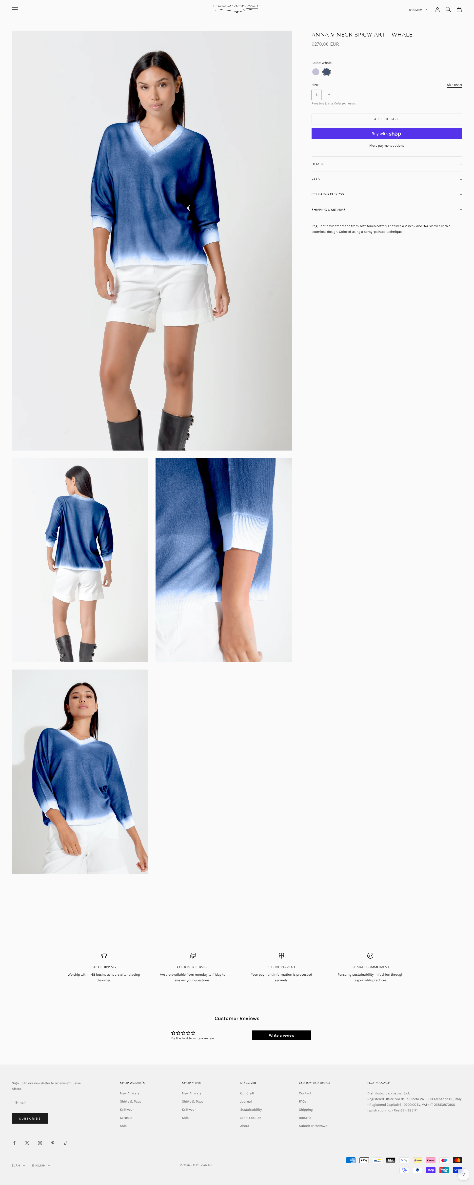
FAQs (302, 1101)
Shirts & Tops (130, 1101)
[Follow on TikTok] (65, 1143)
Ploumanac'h (379, 1083)
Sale (123, 1126)
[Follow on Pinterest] (52, 1143)
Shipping (306, 1109)
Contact (305, 1093)
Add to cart (386, 119)
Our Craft (247, 1093)
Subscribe (30, 1118)
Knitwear (127, 1109)
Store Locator (250, 1118)
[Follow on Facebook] (14, 1143)
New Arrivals (129, 1093)
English (415, 9)
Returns (305, 1118)
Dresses (126, 1118)
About (244, 1126)
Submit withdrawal (313, 1126)
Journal (246, 1101)
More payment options (386, 146)
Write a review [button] (281, 1035)
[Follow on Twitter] (27, 1143)
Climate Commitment (370, 967)
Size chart (454, 85)
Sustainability (251, 1109)
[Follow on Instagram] (40, 1143)
